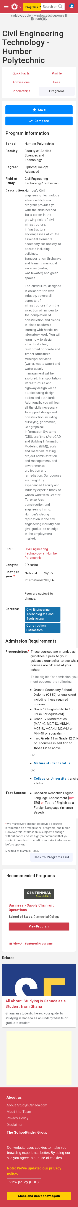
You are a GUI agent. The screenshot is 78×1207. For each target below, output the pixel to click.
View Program (39, 926)
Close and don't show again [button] (39, 1196)
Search (61, 7)
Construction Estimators (36, 628)
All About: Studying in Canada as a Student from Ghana (35, 1004)
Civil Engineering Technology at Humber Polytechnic (41, 553)
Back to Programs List (51, 857)
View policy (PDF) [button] (24, 1182)
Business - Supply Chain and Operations (31, 907)
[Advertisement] (39, 1058)
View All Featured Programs (31, 943)
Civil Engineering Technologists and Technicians (40, 614)
